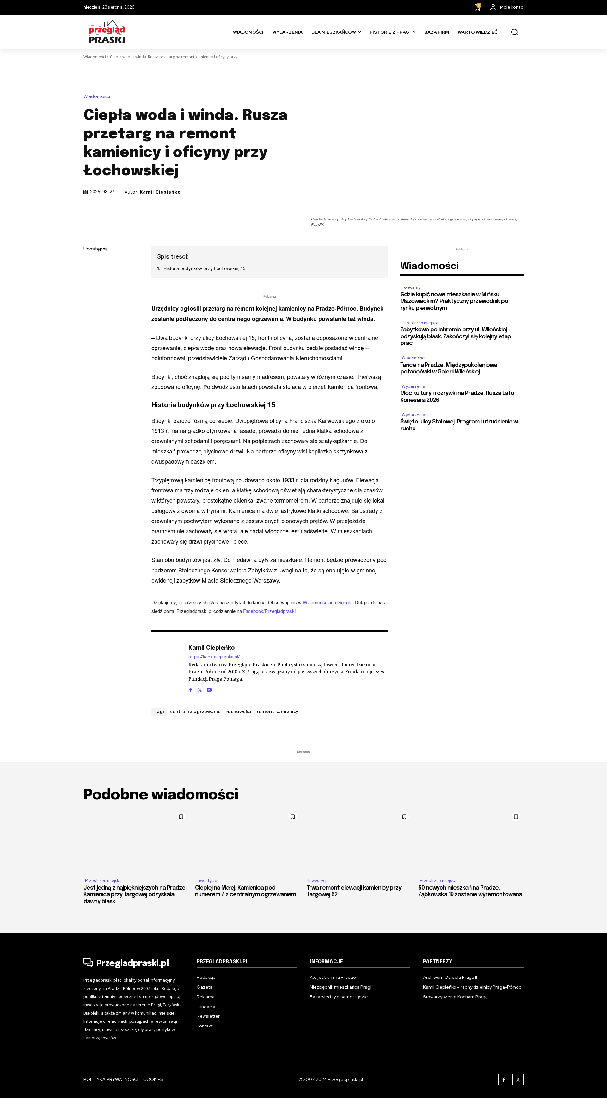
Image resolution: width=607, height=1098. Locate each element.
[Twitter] (89, 279)
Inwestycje (207, 880)
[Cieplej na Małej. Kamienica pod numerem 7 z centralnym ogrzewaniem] (247, 841)
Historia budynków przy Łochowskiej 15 (204, 268)
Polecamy (411, 287)
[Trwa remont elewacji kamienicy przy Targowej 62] (359, 841)
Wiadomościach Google (327, 602)
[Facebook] (89, 264)
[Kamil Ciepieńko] (166, 668)
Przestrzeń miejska (420, 322)
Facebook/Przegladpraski (269, 611)
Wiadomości (94, 56)
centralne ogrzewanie (195, 711)
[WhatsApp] (89, 324)
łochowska (238, 711)
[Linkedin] (89, 294)
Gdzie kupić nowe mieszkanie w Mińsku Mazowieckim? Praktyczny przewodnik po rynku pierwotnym (454, 301)
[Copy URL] (89, 338)
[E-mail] (89, 309)
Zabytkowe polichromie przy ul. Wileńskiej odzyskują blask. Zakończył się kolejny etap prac (455, 336)
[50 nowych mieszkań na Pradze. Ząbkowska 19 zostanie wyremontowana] (471, 841)
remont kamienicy (277, 711)
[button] (514, 32)
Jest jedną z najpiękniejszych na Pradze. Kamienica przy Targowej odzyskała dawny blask (135, 894)
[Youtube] (209, 688)
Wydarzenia (413, 386)
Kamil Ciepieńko (160, 192)
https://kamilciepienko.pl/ (214, 656)
